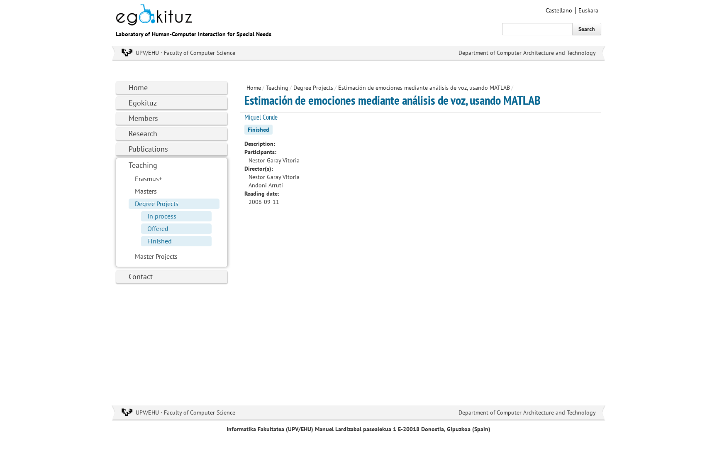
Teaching (143, 165)
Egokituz (143, 103)
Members (143, 118)
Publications (148, 149)
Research (143, 133)
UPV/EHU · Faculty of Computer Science (185, 52)
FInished (159, 241)
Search (586, 29)
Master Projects (156, 256)
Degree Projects (156, 203)
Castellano (559, 10)
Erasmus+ (148, 178)
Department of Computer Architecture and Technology (527, 52)
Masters (146, 191)
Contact (141, 276)
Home (138, 87)
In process (161, 216)
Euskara (588, 10)
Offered (157, 228)
